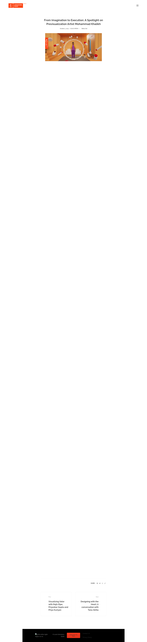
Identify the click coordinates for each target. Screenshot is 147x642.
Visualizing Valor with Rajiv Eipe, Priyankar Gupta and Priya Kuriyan (58, 603)
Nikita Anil (84, 28)
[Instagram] (103, 635)
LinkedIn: (60, 555)
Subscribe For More (73, 635)
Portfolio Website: (57, 560)
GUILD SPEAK (74, 28)
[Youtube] (107, 635)
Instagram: (60, 552)
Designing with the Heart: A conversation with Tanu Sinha (90, 603)
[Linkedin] (111, 635)
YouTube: (59, 557)
